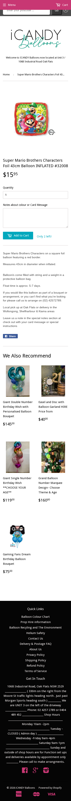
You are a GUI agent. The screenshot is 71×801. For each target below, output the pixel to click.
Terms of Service (35, 671)
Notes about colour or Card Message (25, 204)
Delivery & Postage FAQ (35, 644)
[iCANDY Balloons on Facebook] (25, 771)
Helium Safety (35, 633)
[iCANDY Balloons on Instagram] (46, 771)
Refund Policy (36, 665)
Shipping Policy (35, 660)
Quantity (8, 187)
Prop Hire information (36, 622)
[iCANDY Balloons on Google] (35, 771)
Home (6, 74)
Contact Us (35, 638)
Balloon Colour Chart (35, 617)
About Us (35, 649)
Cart (65, 5)
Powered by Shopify (50, 787)
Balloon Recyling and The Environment (35, 627)
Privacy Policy (35, 655)
